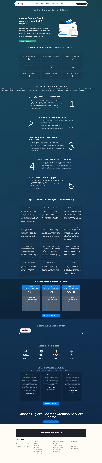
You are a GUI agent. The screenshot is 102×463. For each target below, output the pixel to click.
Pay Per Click (55, 443)
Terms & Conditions (38, 449)
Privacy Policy (37, 447)
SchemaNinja (73, 446)
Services (36, 3)
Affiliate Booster (74, 441)
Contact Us (36, 445)
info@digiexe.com (19, 442)
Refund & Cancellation (38, 451)
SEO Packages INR (56, 453)
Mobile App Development (57, 449)
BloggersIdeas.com (74, 448)
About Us (36, 443)
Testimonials (55, 3)
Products (47, 3)
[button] (19, 333)
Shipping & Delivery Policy (39, 453)
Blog (42, 3)
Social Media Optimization (57, 445)
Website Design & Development (58, 447)
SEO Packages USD (56, 451)
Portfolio (61, 3)
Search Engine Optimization (58, 441)
